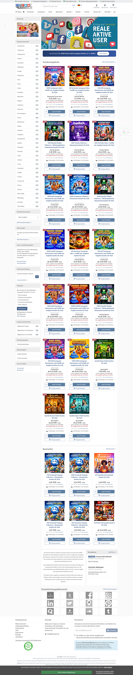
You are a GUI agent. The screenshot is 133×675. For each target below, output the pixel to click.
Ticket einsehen (22, 358)
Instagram (41, 12)
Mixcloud (59, 12)
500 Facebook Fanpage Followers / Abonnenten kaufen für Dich (54, 525)
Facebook (30, 12)
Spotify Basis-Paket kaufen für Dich (104, 362)
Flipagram (27, 67)
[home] (24, 12)
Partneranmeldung (23, 344)
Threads (27, 151)
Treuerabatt (20, 368)
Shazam (27, 130)
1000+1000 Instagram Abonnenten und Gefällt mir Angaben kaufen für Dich (54, 198)
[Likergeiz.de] (23, 6)
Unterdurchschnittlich (25, 302)
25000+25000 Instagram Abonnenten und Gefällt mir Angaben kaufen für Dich (79, 308)
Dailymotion (27, 54)
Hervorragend (22, 295)
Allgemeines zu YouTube (27, 334)
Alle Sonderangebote (108, 62)
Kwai (27, 84)
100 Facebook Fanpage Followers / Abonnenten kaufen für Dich (79, 525)
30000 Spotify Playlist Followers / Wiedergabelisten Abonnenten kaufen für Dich (104, 308)
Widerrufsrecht (20, 624)
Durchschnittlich (23, 300)
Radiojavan (27, 122)
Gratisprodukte (21, 263)
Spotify (68, 12)
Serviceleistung (59, 104)
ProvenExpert (27, 113)
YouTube (107, 12)
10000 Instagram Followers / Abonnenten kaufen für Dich (79, 197)
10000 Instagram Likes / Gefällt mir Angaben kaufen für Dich (54, 90)
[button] (115, 12)
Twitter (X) (96, 12)
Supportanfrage (22, 354)
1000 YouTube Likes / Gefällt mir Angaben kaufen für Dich (104, 144)
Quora (27, 117)
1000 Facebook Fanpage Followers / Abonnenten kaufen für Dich (79, 477)
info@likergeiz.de (53, 634)
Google (27, 71)
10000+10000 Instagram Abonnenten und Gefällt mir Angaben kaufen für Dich (54, 253)
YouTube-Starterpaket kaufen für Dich (104, 524)
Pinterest (27, 109)
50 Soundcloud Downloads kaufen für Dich (104, 476)
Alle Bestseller (110, 449)
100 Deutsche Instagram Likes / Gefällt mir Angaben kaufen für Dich (79, 90)
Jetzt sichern (103, 53)
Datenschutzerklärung (88, 642)
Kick (50, 12)
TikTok (77, 12)
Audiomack (27, 46)
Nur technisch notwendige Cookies (105, 671)
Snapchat (27, 134)
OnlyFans (27, 105)
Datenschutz (19, 628)
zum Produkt (56, 111)
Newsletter (20, 370)
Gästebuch (19, 637)
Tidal (27, 156)
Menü (19, 12)
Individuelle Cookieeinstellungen (104, 673)
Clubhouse (27, 50)
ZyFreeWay (27, 206)
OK (37, 277)
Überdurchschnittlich (25, 297)
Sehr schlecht (22, 304)
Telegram (27, 147)
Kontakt (18, 635)
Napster (27, 101)
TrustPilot (27, 168)
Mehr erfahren (108, 667)
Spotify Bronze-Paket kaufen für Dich (55, 417)
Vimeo (27, 185)
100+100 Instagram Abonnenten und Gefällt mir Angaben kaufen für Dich (104, 90)
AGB (16, 630)
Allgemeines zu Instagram (27, 330)
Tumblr (27, 172)
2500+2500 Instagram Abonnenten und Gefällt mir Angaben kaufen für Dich (54, 308)
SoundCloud (27, 139)
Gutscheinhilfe (21, 280)
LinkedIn (27, 92)
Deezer (27, 58)
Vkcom (27, 189)
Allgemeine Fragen (27, 326)
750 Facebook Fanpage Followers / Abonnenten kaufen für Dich (54, 477)
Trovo (27, 164)
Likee (27, 88)
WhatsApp (27, 198)
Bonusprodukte (21, 261)
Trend (32, 292)
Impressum (19, 632)
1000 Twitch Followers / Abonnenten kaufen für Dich (79, 144)
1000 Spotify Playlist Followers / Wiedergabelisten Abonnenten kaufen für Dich (55, 145)
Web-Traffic (27, 193)
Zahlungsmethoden (22, 626)
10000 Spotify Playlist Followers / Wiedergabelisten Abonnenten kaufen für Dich (104, 198)
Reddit (27, 126)
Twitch (86, 12)
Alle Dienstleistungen (109, 589)
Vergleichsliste (55, 115)
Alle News (112, 552)
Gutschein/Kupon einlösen (25, 273)
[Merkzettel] (46, 111)
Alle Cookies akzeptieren (66, 672)
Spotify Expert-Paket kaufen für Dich (79, 417)
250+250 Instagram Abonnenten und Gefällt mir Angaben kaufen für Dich (104, 253)
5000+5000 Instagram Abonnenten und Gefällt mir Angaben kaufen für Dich (79, 363)
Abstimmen (22, 309)
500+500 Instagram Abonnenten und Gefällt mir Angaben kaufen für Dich (54, 363)
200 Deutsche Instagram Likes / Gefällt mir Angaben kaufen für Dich (79, 253)
